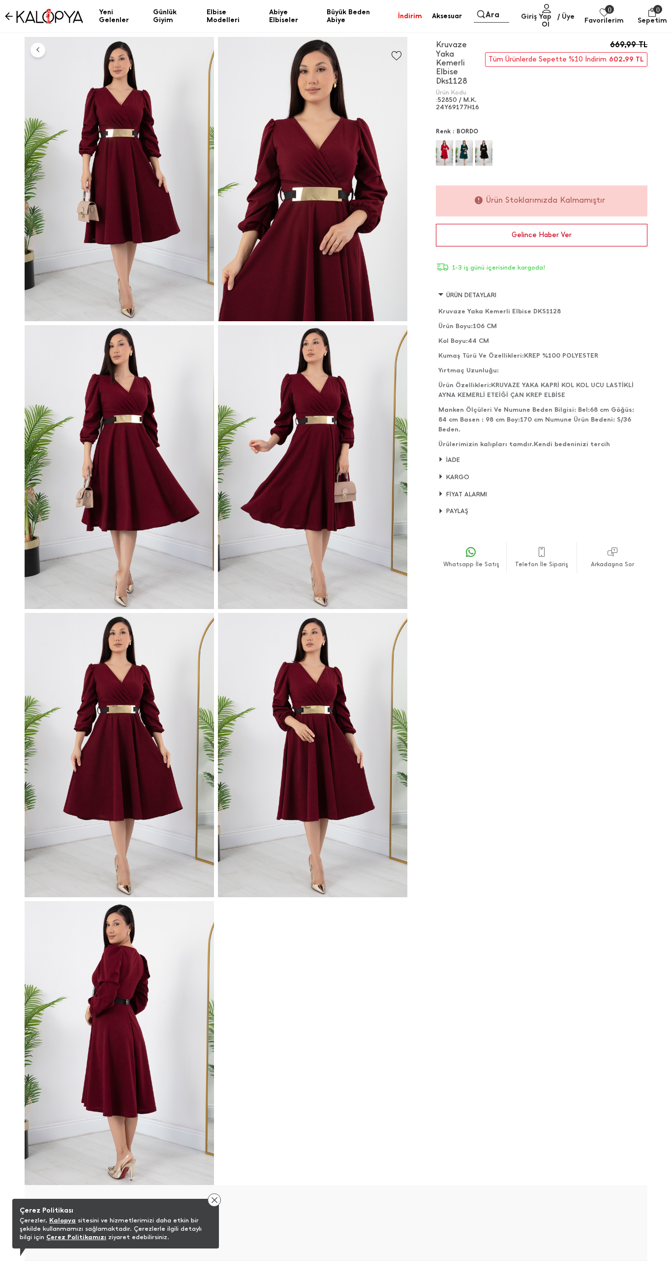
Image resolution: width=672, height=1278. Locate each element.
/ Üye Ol (558, 20)
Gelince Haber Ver (542, 235)
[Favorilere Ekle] (396, 55)
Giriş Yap (536, 16)
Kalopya (62, 1220)
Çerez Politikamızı (76, 1237)
